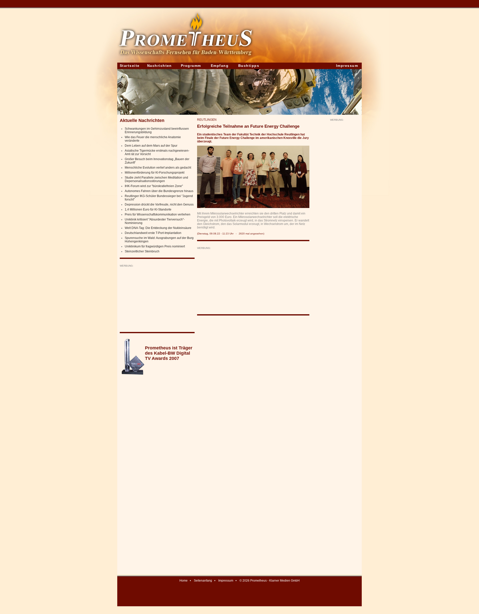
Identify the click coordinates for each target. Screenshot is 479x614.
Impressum (347, 66)
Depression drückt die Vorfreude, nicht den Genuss (159, 204)
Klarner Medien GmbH (284, 580)
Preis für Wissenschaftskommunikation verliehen (157, 214)
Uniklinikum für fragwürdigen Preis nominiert (155, 246)
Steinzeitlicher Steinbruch (142, 251)
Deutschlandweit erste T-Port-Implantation (153, 233)
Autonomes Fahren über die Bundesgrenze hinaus (159, 191)
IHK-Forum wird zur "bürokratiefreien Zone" (154, 186)
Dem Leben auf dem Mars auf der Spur (151, 145)
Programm (191, 66)
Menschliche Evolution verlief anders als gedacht (158, 167)
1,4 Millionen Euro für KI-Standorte (148, 209)
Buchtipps (248, 66)
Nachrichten (159, 66)
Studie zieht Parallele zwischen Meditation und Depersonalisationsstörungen (156, 179)
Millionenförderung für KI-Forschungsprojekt (154, 172)
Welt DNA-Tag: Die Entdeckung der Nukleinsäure (158, 228)
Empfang (220, 66)
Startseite (129, 66)
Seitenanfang (203, 580)
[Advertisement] (157, 298)
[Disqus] (253, 382)
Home (183, 580)
